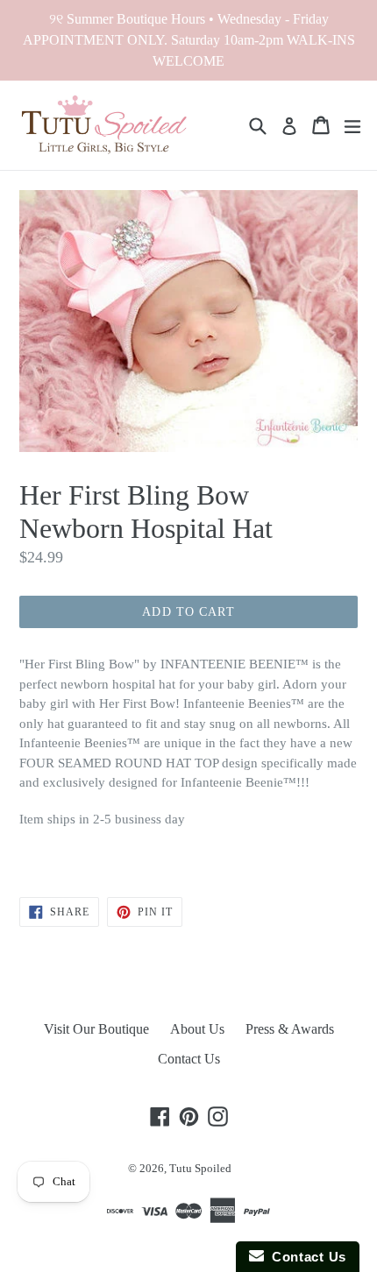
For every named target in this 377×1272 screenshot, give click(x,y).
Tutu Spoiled (200, 1168)
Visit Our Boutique (96, 1028)
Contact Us (189, 1058)
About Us (197, 1028)
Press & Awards (289, 1028)
